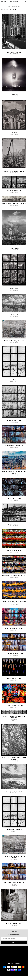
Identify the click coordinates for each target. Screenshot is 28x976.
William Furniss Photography (15, 963)
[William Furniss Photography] (14, 1)
